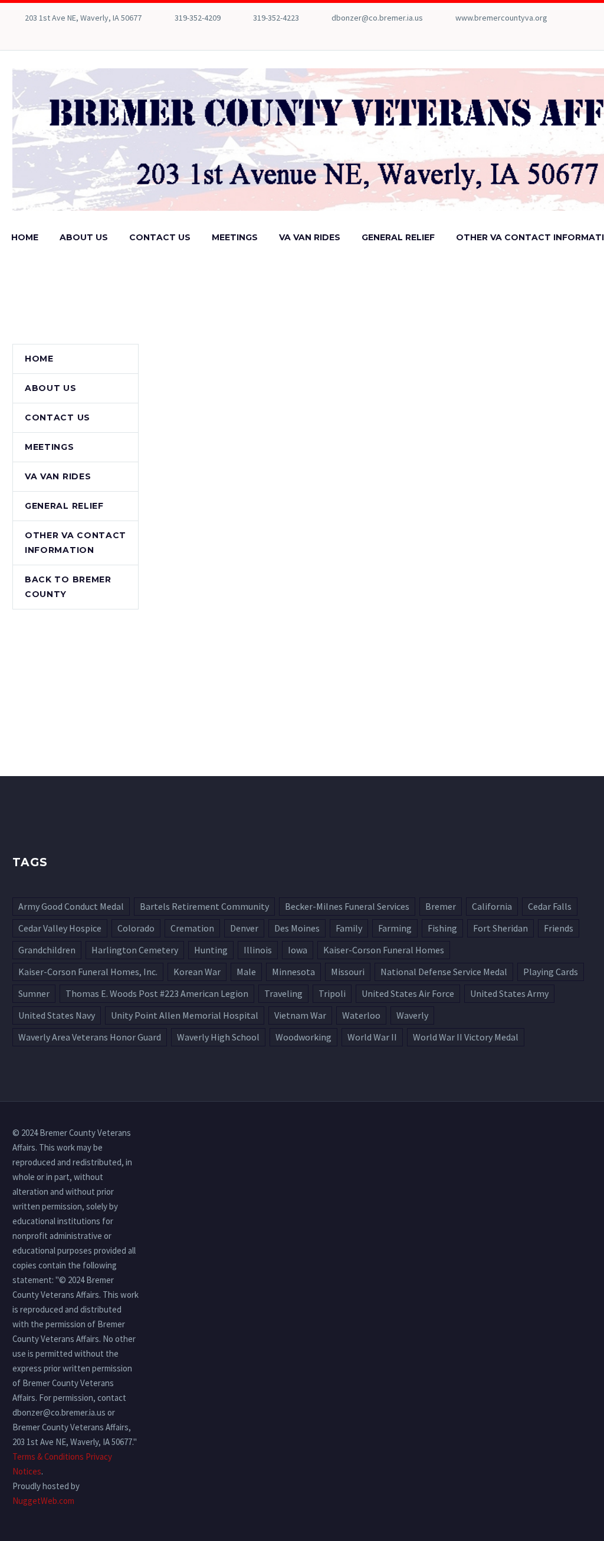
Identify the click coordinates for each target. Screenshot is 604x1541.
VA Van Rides (309, 237)
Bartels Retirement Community (204, 906)
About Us (84, 237)
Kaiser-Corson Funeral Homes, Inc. (87, 971)
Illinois (258, 950)
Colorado (136, 928)
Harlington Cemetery (134, 950)
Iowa (297, 950)
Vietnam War (300, 1015)
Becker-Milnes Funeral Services (347, 906)
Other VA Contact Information (75, 542)
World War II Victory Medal (465, 1037)
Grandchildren (47, 950)
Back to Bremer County (68, 586)
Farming (395, 928)
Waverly (412, 1015)
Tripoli (332, 993)
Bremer (440, 906)
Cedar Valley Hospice (59, 928)
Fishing (442, 928)
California (492, 906)
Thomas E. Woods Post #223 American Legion (156, 993)
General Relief (398, 237)
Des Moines (297, 928)
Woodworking (303, 1037)
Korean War (197, 971)
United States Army (509, 993)
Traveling (283, 993)
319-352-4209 (198, 17)
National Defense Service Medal (443, 971)
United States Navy (56, 1015)
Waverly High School (218, 1037)
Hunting (211, 950)
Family (349, 928)
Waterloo (361, 1015)
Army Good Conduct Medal (71, 906)
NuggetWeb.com (43, 1500)
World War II (372, 1037)
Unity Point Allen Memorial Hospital (184, 1015)
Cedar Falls (550, 906)
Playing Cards (550, 971)
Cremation (192, 928)
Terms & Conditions (48, 1456)
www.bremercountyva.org (501, 17)
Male (246, 971)
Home (24, 237)
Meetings (235, 237)
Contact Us (160, 237)
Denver (244, 928)
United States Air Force (408, 993)
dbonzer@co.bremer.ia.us (377, 17)
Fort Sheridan (500, 928)
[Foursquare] (18, 35)
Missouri (348, 971)
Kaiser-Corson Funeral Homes (383, 950)
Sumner (34, 993)
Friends (558, 928)
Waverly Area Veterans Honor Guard (89, 1037)
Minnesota (293, 971)
